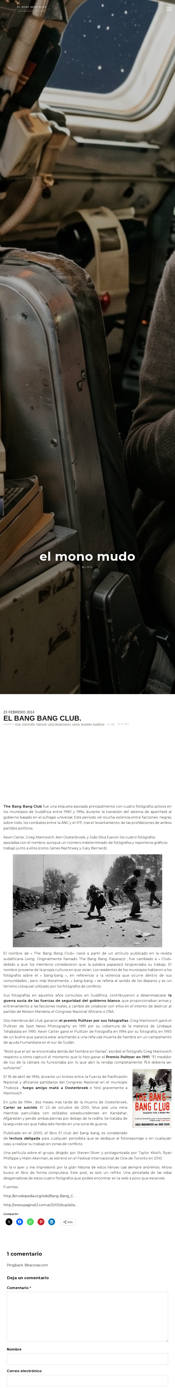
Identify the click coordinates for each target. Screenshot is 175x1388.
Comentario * (19, 1288)
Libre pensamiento (59, 724)
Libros (76, 724)
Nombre (14, 1349)
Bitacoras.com (36, 1265)
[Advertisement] (87, 772)
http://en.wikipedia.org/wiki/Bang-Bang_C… (39, 1196)
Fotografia (28, 724)
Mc (113, 724)
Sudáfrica (98, 724)
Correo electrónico (24, 1371)
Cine (18, 724)
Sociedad (86, 724)
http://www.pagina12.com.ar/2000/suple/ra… (40, 1205)
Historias (41, 724)
